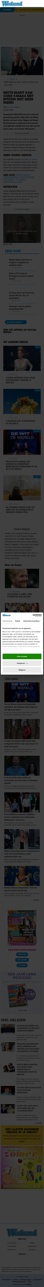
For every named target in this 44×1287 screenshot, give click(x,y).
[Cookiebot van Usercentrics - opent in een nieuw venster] (33, 615)
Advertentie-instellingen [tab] (32, 621)
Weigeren (22, 670)
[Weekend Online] (12, 3)
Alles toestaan (22, 656)
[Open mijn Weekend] (36, 3)
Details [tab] (17, 621)
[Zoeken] (40, 3)
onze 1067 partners (14, 631)
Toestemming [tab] (7, 621)
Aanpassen (21, 663)
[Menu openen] (32, 3)
